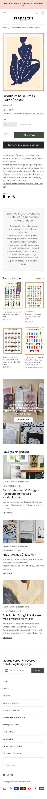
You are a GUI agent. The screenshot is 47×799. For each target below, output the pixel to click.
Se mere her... (23, 419)
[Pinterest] (11, 775)
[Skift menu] (4, 13)
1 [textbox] (4, 136)
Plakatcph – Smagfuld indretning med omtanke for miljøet (22, 617)
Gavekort (6, 696)
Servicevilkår (8, 739)
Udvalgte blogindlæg (16, 452)
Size (4, 120)
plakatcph (7, 105)
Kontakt (6, 688)
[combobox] (7, 135)
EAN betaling (8, 732)
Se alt (38, 278)
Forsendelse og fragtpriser (14, 717)
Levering (20, 113)
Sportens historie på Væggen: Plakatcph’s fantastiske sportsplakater (21, 493)
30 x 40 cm (25, 124)
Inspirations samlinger (12, 753)
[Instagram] (7, 775)
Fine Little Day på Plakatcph (19, 554)
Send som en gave (11, 703)
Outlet (5, 681)
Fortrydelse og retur (11, 710)
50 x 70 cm (10, 124)
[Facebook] (3, 775)
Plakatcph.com (24, 781)
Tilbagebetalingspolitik (12, 746)
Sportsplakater (12, 278)
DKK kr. (8, 765)
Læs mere (7, 512)
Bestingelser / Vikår (11, 724)
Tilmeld (37, 670)
